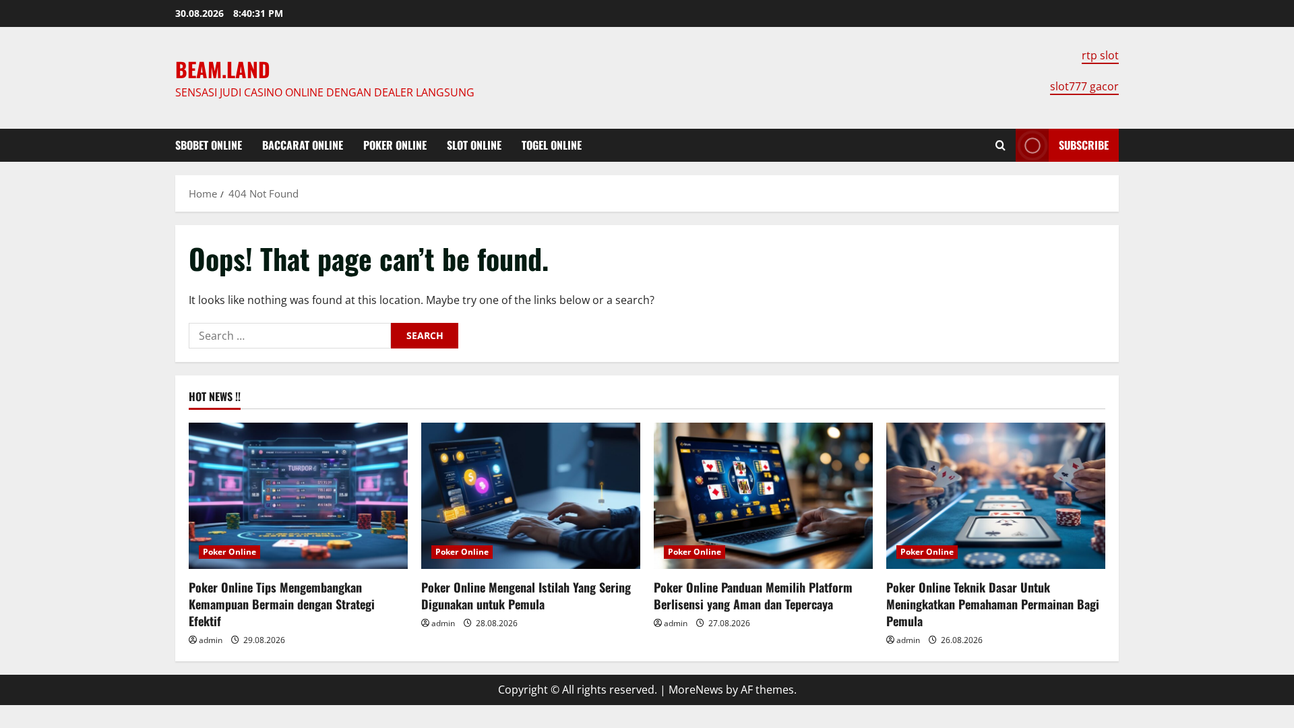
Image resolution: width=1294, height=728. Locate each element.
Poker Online (395, 145)
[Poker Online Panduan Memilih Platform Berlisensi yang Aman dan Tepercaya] (763, 496)
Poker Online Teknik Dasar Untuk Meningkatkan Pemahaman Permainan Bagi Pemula (992, 604)
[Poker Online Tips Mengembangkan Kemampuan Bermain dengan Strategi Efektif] (298, 496)
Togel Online (552, 145)
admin (210, 640)
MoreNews (696, 689)
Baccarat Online (302, 145)
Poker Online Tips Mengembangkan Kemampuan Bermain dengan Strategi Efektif (282, 604)
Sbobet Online (208, 145)
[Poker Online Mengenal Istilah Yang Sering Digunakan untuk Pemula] (530, 496)
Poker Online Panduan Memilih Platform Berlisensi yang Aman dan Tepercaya (753, 595)
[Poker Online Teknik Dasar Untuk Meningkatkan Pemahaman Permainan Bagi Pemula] (995, 496)
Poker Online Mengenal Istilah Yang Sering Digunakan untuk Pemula (526, 595)
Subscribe (1084, 145)
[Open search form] (1000, 145)
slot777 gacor (1084, 86)
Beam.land (222, 69)
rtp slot (1100, 55)
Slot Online (474, 145)
